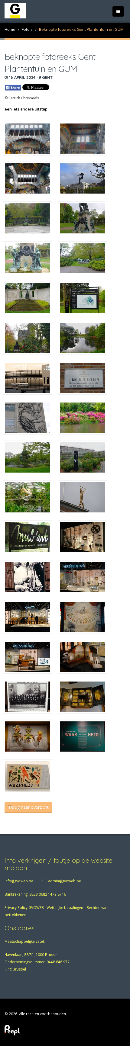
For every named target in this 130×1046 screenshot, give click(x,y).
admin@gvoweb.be (64, 880)
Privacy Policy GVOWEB (24, 907)
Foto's (27, 29)
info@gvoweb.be (19, 880)
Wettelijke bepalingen (65, 907)
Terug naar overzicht (28, 807)
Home (10, 29)
